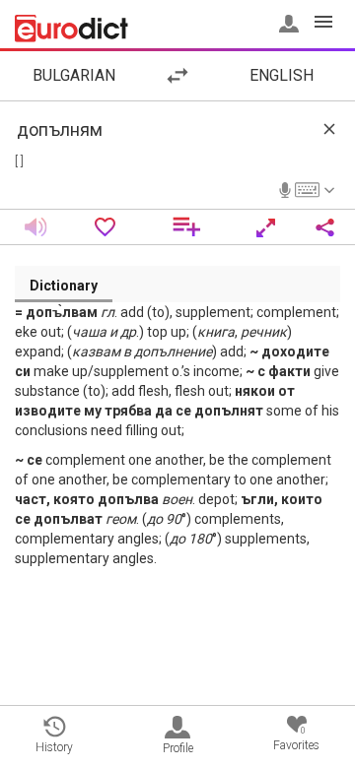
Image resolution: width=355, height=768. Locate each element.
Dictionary (64, 285)
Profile (178, 748)
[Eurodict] (71, 28)
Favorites (296, 739)
